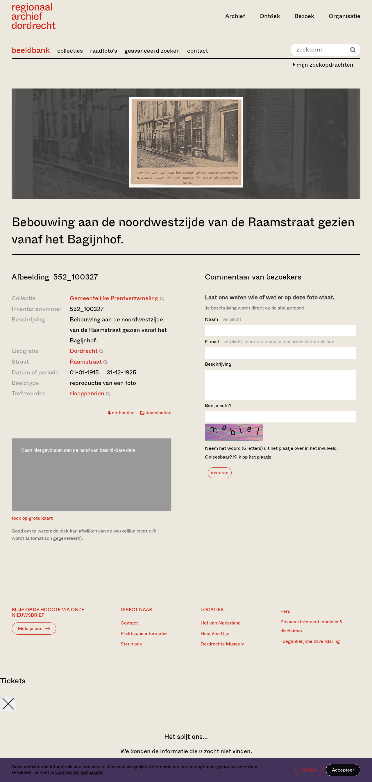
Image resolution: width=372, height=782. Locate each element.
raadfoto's (103, 51)
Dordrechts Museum (222, 644)
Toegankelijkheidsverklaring (310, 641)
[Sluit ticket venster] (8, 704)
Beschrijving (218, 364)
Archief (235, 16)
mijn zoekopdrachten (324, 65)
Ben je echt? (218, 405)
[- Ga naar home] (64, 16)
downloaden (157, 412)
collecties (70, 51)
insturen (219, 472)
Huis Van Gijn (215, 633)
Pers (285, 611)
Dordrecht (84, 351)
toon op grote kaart (32, 518)
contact (197, 51)
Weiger (309, 770)
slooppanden (87, 393)
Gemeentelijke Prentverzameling (114, 298)
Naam (223, 319)
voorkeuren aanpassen (79, 772)
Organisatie (344, 16)
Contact (129, 623)
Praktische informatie (144, 633)
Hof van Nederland (221, 623)
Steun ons (131, 644)
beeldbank (31, 50)
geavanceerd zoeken (152, 51)
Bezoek (304, 16)
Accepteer (343, 770)
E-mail (270, 341)
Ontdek (270, 16)
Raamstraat (86, 362)
